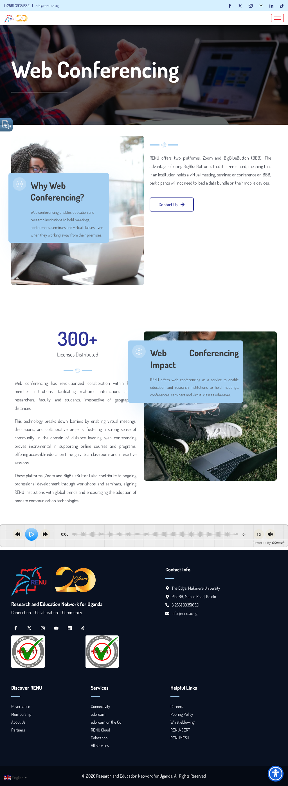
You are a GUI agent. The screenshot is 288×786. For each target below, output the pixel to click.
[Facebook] (230, 5)
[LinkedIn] (271, 5)
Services (100, 688)
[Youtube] (261, 5)
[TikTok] (282, 5)
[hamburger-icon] (277, 18)
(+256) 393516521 (17, 5)
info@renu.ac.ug (46, 5)
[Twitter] (240, 5)
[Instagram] (251, 5)
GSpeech (278, 542)
